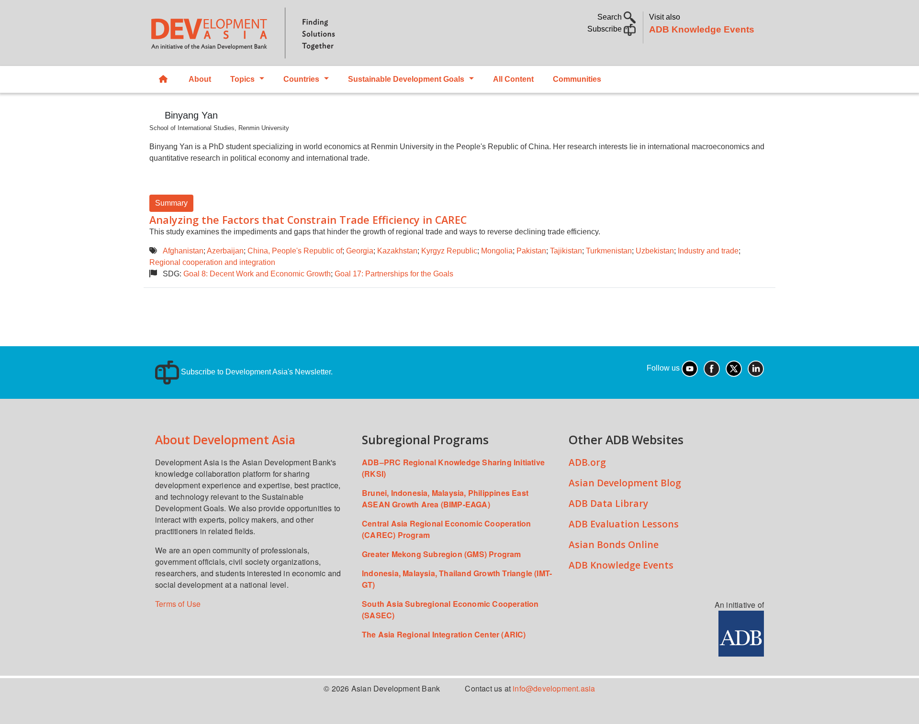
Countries (301, 79)
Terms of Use (178, 603)
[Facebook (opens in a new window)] (712, 368)
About (200, 79)
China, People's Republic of (294, 251)
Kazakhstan (397, 251)
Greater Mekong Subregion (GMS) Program (441, 553)
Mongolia (497, 251)
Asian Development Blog (625, 482)
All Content (513, 79)
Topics (242, 79)
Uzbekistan (655, 251)
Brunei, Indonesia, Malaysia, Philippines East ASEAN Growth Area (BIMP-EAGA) (445, 498)
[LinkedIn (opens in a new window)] (756, 368)
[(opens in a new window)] (741, 632)
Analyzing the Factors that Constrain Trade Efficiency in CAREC (308, 220)
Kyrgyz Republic (449, 251)
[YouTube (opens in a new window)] (690, 368)
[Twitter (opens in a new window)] (734, 368)
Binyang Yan (191, 115)
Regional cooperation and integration (212, 262)
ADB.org (587, 462)
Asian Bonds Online (614, 544)
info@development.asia (554, 688)
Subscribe (605, 29)
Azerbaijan (225, 251)
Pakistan (531, 251)
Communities (577, 79)
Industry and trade (708, 251)
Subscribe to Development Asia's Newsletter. (256, 372)
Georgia (359, 251)
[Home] (300, 33)
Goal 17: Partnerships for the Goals (394, 274)
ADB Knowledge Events (701, 29)
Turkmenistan (609, 251)
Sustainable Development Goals (406, 79)
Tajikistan (566, 251)
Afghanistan (183, 251)
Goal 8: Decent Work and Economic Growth (257, 274)
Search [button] (610, 17)
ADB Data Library (608, 503)
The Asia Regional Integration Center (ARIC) (444, 634)
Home (164, 79)
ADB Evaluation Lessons (624, 523)
